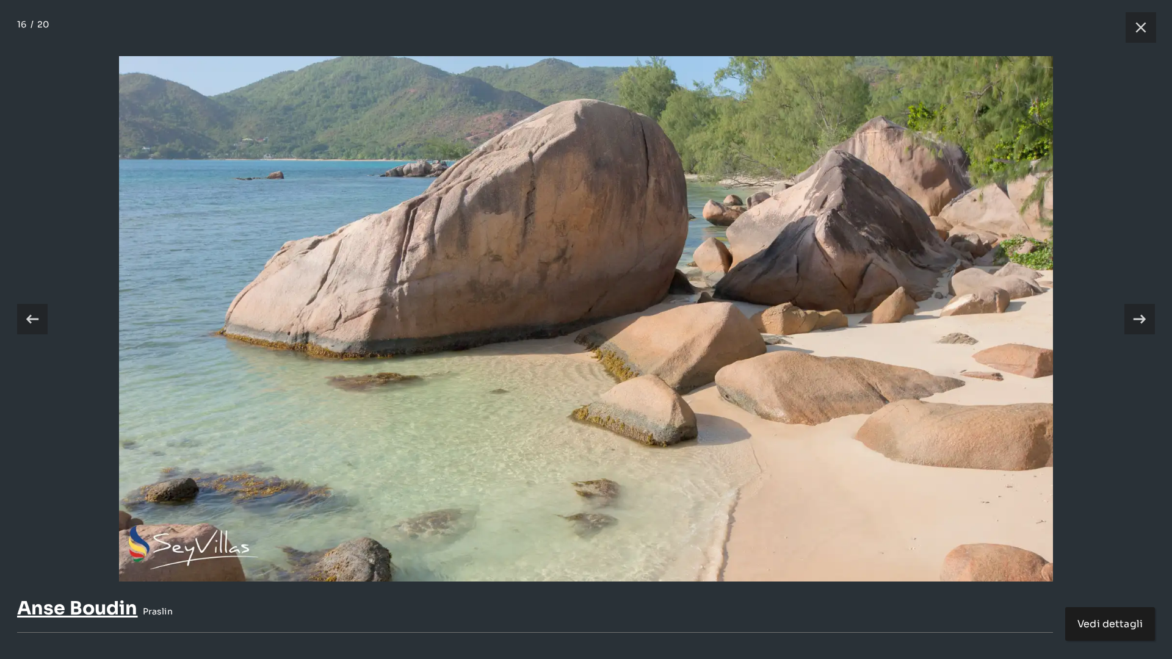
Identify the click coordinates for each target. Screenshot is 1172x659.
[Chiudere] (1135, 27)
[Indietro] (32, 319)
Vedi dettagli (1110, 624)
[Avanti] (1139, 319)
